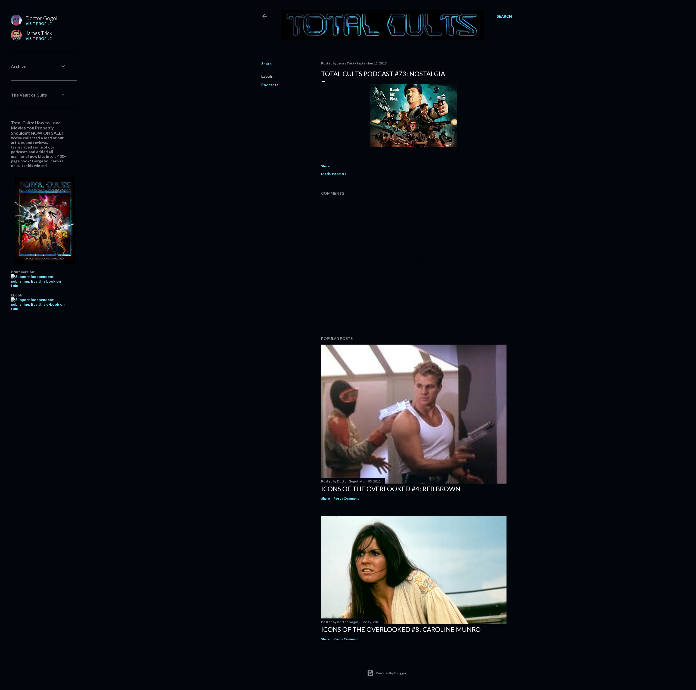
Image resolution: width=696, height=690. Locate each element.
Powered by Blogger (391, 673)
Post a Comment (346, 498)
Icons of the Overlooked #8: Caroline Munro (401, 629)
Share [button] (266, 63)
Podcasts (269, 84)
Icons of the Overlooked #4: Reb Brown (390, 489)
